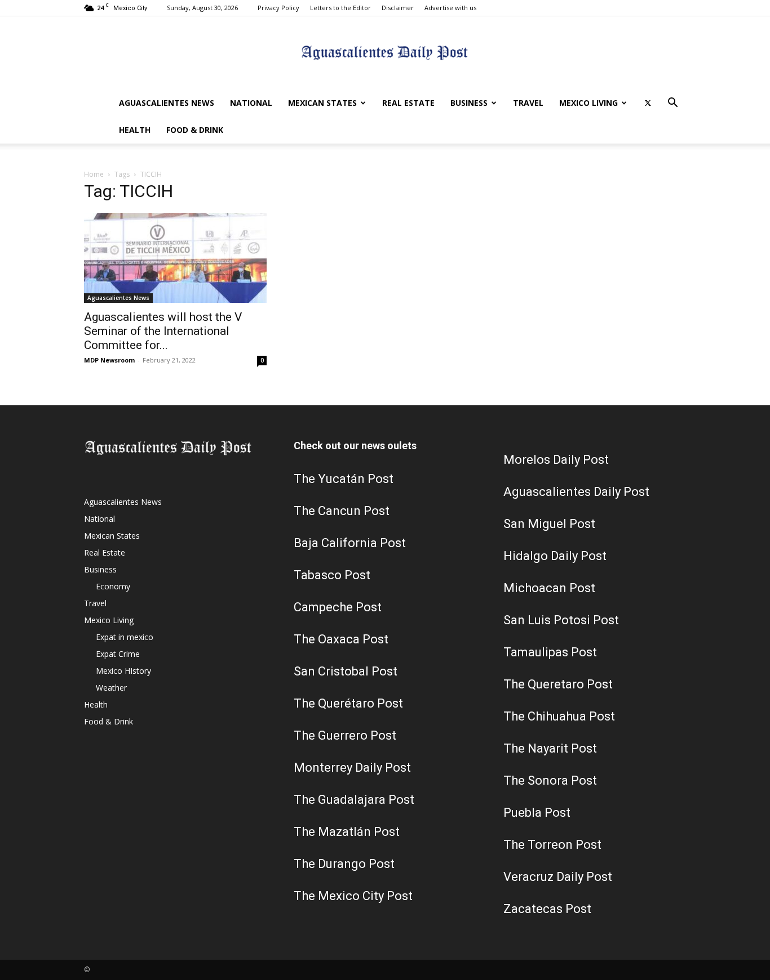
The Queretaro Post (558, 684)
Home (94, 174)
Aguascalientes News (166, 102)
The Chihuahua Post (559, 716)
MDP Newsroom (109, 360)
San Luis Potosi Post (561, 620)
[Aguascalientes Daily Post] (385, 53)
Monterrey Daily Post (352, 767)
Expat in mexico (124, 637)
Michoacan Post (549, 588)
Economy (113, 586)
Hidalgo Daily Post (555, 556)
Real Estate (408, 102)
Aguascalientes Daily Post (576, 492)
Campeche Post (338, 607)
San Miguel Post (549, 524)
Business (469, 102)
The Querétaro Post (348, 703)
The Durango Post (344, 864)
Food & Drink (194, 129)
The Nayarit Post (550, 748)
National (251, 102)
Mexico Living (588, 102)
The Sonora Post (550, 780)
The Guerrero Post (345, 735)
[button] (672, 104)
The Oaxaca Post (341, 639)
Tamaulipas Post (550, 652)
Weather (111, 687)
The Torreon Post (552, 845)
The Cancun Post (342, 511)
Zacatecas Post (547, 909)
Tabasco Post (332, 575)
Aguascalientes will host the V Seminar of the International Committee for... (163, 331)
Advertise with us (450, 7)
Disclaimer (398, 7)
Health (135, 129)
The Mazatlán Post (347, 832)
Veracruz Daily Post (557, 877)
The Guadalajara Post (354, 800)
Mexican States (322, 102)
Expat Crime (118, 653)
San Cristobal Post (345, 671)
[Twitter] (647, 103)
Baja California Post (350, 543)
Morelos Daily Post (556, 460)
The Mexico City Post (353, 896)
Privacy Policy (278, 7)
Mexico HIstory (123, 670)
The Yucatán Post (343, 479)
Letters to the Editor (340, 7)
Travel (528, 102)
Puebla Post (536, 813)
